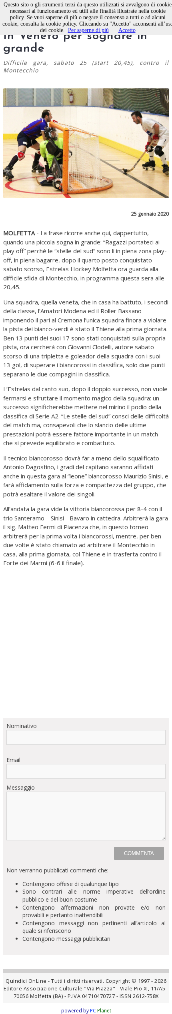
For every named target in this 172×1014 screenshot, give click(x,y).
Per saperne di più (88, 30)
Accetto (127, 30)
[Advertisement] (86, 643)
